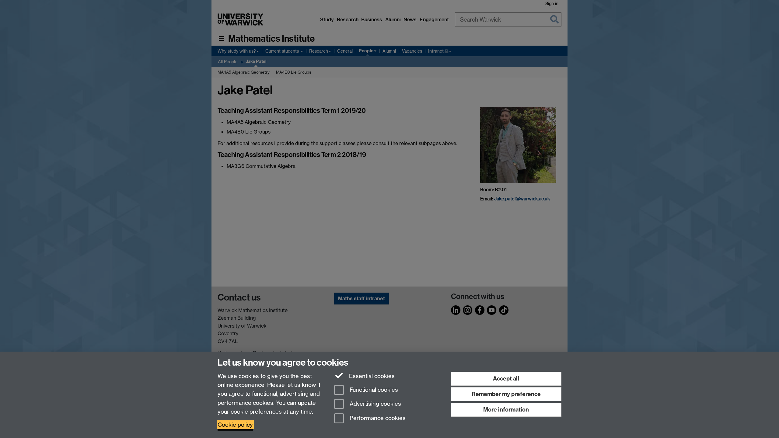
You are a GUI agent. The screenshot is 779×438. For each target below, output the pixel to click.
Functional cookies (373, 389)
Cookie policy (235, 424)
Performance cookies (377, 418)
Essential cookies (371, 376)
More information (506, 409)
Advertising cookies (374, 404)
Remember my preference (506, 394)
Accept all (506, 378)
